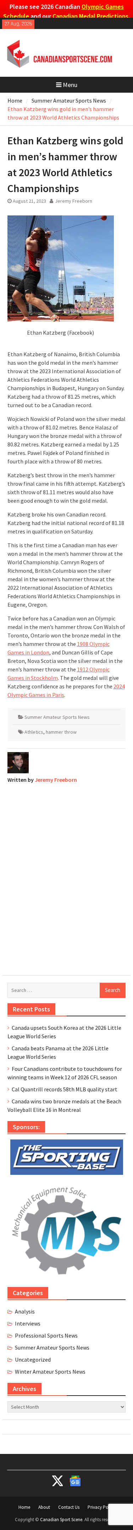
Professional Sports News (46, 1335)
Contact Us (68, 1507)
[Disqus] (66, 877)
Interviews (27, 1323)
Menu (70, 85)
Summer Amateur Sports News (57, 717)
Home (24, 1507)
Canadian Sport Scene (61, 1520)
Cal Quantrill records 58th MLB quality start (64, 1089)
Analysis (25, 1311)
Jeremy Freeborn (73, 201)
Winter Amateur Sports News (50, 1371)
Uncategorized (33, 1359)
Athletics (33, 732)
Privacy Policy (101, 1507)
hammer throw (61, 732)
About (44, 1507)
